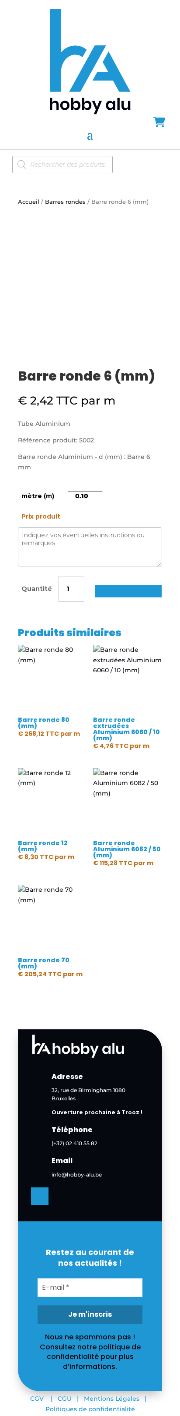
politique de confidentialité (94, 1352)
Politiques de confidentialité (90, 1409)
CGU (65, 1399)
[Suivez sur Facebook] (39, 1196)
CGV (37, 1399)
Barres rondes (65, 202)
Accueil (28, 202)
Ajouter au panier (125, 591)
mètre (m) (37, 496)
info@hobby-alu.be (77, 1174)
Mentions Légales (111, 1399)
